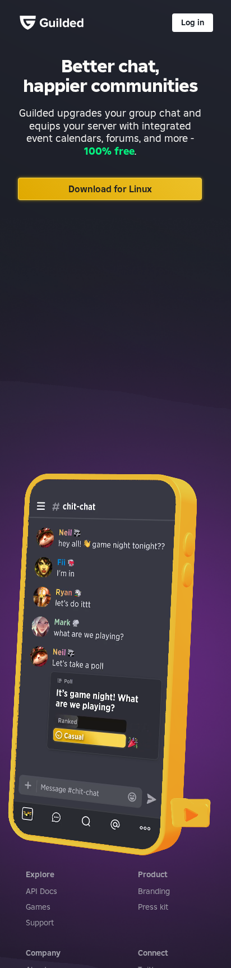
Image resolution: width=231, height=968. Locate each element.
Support (40, 922)
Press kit (153, 906)
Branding (154, 891)
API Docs (41, 891)
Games (38, 906)
